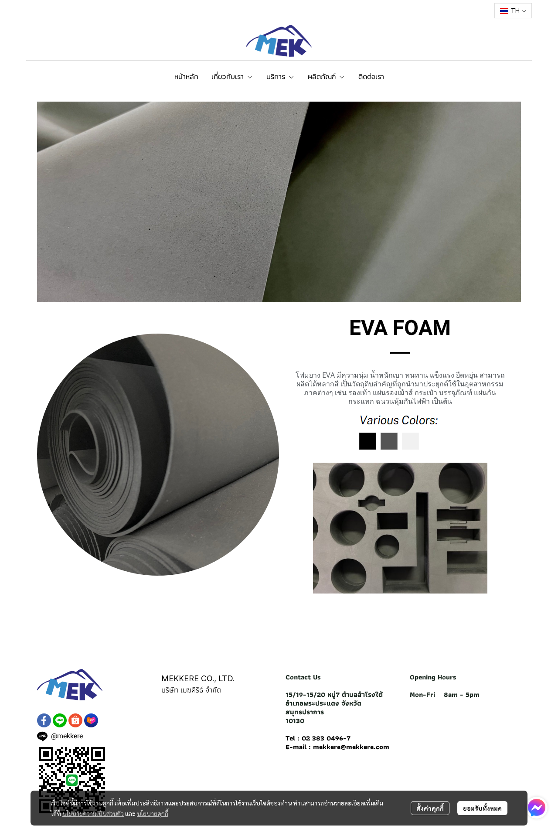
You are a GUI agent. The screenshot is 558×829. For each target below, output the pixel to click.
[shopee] (75, 720)
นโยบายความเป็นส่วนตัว (93, 813)
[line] (60, 720)
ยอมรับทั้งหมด (482, 808)
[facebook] (44, 720)
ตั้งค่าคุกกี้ (430, 808)
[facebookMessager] (536, 807)
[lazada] (91, 720)
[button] (513, 10)
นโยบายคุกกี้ (152, 813)
